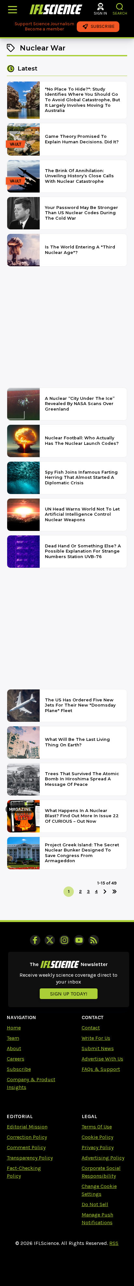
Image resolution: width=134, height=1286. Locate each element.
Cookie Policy (97, 1137)
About (14, 1048)
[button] (120, 6)
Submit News (98, 1048)
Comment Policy (26, 1147)
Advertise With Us (102, 1059)
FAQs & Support (101, 1069)
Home (14, 1028)
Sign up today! (68, 994)
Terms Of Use (97, 1127)
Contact (91, 1028)
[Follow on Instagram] (64, 940)
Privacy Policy (98, 1147)
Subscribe (19, 1069)
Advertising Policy (103, 1158)
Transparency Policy (30, 1158)
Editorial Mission (27, 1127)
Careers (15, 1059)
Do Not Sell (95, 1204)
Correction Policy (27, 1137)
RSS (113, 1243)
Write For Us (96, 1038)
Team (13, 1038)
